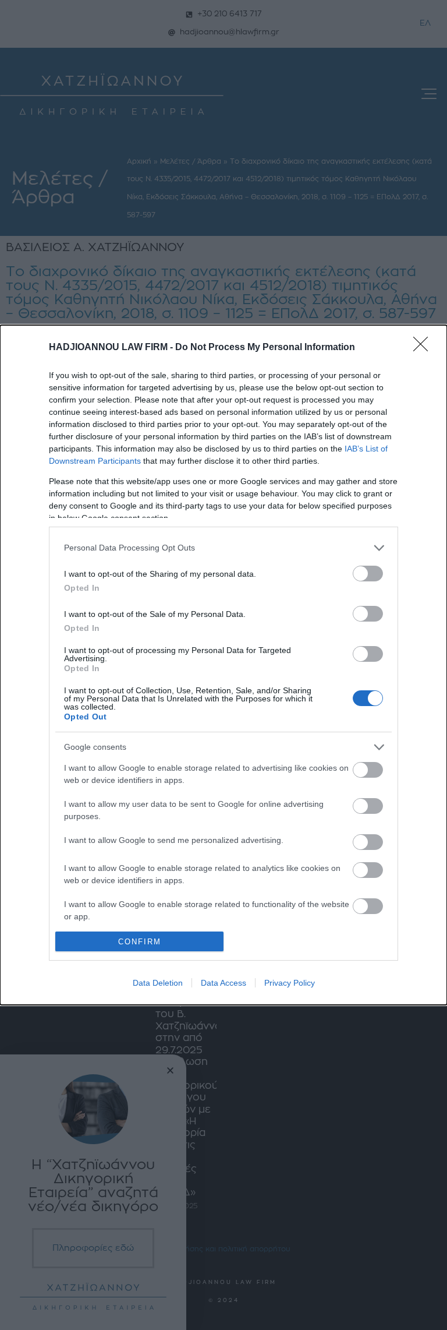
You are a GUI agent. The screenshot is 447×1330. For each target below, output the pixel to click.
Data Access (223, 982)
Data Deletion (158, 982)
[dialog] (223, 665)
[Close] (424, 348)
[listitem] (223, 548)
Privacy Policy (289, 982)
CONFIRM (139, 941)
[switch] (368, 573)
